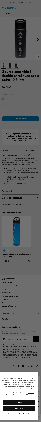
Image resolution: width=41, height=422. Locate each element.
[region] (19, 396)
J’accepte (19, 402)
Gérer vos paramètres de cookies (19, 414)
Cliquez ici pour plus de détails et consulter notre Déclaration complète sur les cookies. (18, 395)
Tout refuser (19, 408)
